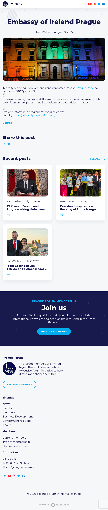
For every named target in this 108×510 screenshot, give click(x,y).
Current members (14, 437)
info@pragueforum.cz (20, 467)
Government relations (17, 420)
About (7, 425)
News (6, 403)
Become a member (54, 331)
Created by (44, 505)
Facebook (85, 4)
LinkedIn (103, 4)
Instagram (94, 4)
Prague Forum (5, 4)
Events (7, 408)
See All (95, 158)
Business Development (18, 416)
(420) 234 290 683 (17, 463)
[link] (85, 88)
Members (9, 412)
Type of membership (16, 441)
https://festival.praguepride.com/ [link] (34, 115)
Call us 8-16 (10, 458)
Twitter (99, 4)
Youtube (90, 4)
